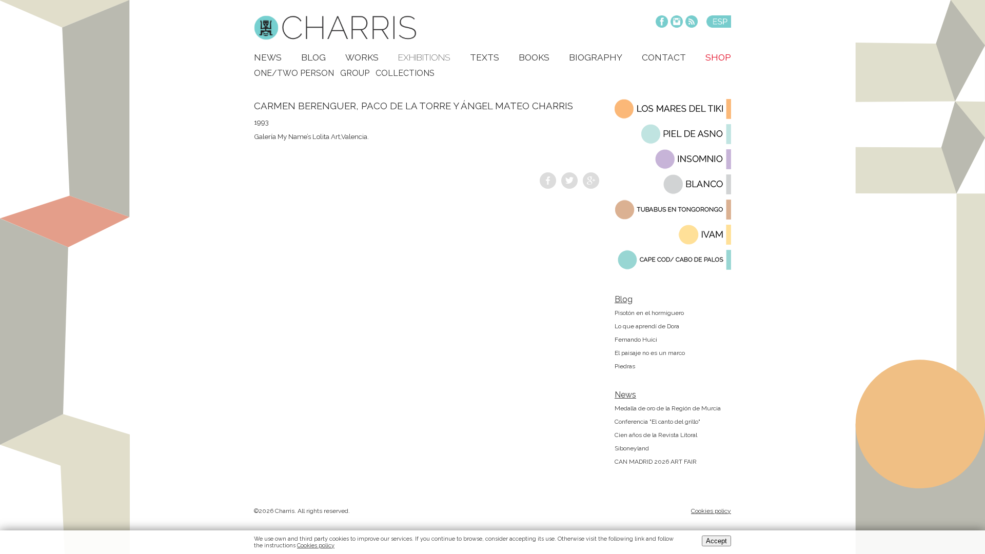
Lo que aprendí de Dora (647, 326)
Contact (664, 57)
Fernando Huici (636, 339)
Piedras (625, 366)
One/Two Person (294, 73)
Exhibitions (424, 57)
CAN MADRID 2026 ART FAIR (656, 461)
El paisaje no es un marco (650, 353)
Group (354, 73)
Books (534, 57)
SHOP (718, 57)
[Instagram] (677, 22)
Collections (405, 73)
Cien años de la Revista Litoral (656, 435)
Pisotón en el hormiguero (649, 312)
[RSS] (691, 22)
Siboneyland (632, 448)
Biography (595, 57)
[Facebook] (662, 22)
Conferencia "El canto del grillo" (657, 421)
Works (362, 57)
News (268, 57)
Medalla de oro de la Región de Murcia (668, 408)
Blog (313, 57)
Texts (484, 57)
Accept (716, 541)
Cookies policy (711, 511)
